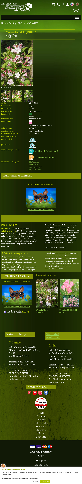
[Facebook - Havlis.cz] (46, 394)
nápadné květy (35, 169)
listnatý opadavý (35, 167)
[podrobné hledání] (53, 4)
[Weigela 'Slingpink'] (70, 293)
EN (77, 4)
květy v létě (33, 164)
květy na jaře (34, 162)
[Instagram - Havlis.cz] (40, 394)
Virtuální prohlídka (53, 336)
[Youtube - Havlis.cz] (35, 394)
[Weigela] (47, 293)
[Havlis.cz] (16, 6)
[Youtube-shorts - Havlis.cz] (29, 394)
